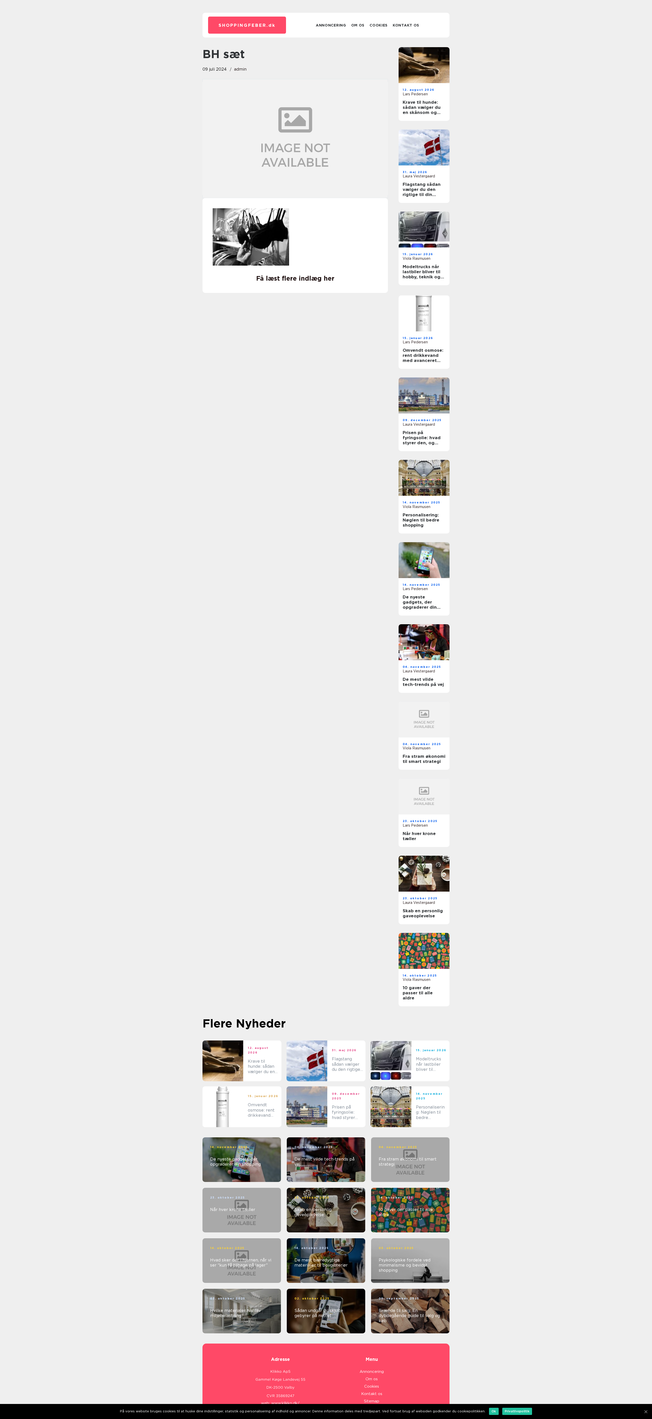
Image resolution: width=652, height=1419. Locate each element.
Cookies (379, 25)
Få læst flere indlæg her (295, 278)
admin (240, 69)
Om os (358, 25)
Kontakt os (406, 25)
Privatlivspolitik (517, 1411)
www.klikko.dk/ (285, 1403)
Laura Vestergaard (419, 176)
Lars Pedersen (415, 94)
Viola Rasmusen (416, 258)
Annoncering (331, 25)
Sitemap (371, 1401)
